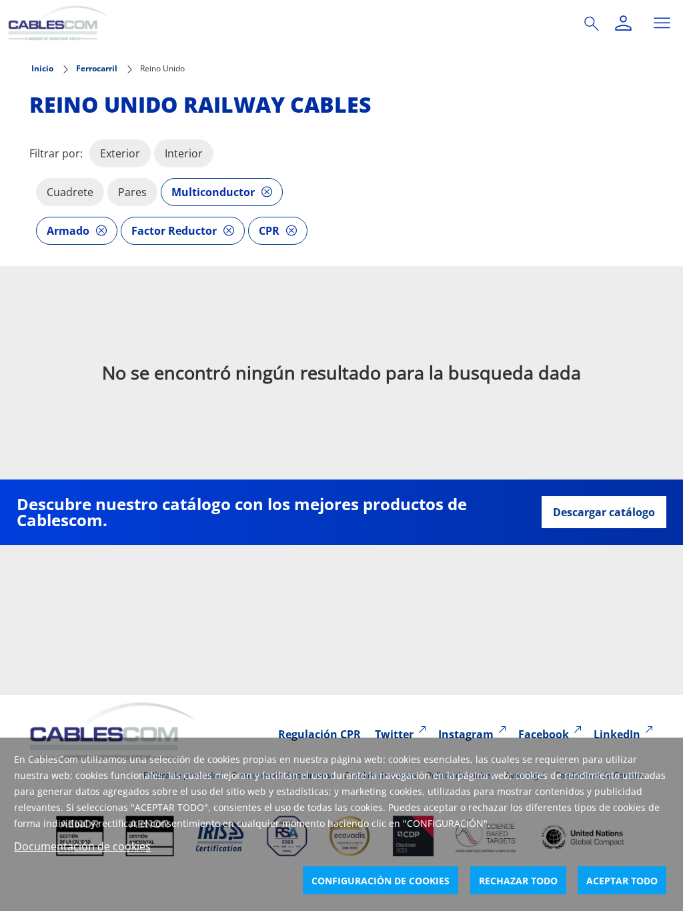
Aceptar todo (622, 880)
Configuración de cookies (380, 880)
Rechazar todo (518, 880)
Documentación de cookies (82, 846)
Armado (68, 230)
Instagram (466, 734)
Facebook (543, 734)
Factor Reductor (174, 230)
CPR (269, 230)
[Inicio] (280, 23)
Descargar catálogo (604, 512)
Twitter (394, 734)
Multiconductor (213, 192)
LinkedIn (617, 734)
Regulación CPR (319, 734)
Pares (132, 192)
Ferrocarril (96, 68)
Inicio (42, 68)
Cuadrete (70, 192)
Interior (184, 153)
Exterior (120, 153)
